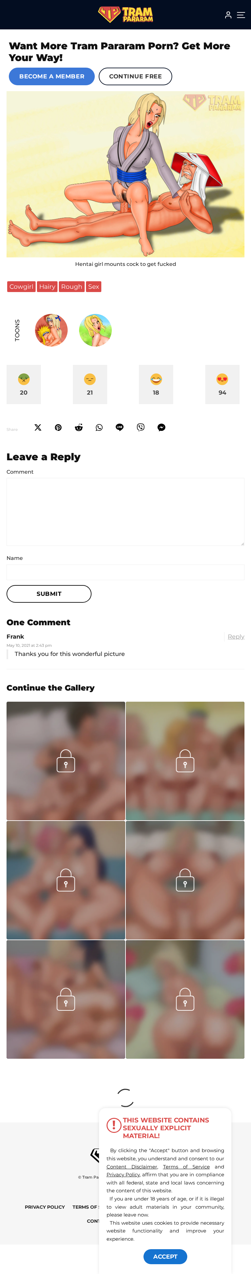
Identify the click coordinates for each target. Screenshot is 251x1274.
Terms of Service (96, 1207)
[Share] (99, 428)
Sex (93, 286)
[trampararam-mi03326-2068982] (185, 937)
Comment (20, 472)
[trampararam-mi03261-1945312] (66, 1056)
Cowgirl (21, 286)
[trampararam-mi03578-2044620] (66, 818)
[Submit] (79, 428)
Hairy (47, 286)
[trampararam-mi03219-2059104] (185, 1056)
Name (15, 558)
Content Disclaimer (132, 1167)
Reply (236, 636)
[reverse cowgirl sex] (125, 174)
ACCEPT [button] (165, 1256)
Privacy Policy (45, 1207)
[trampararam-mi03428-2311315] (185, 818)
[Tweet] (38, 428)
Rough (71, 286)
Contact (98, 1221)
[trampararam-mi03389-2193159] (66, 937)
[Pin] (58, 428)
